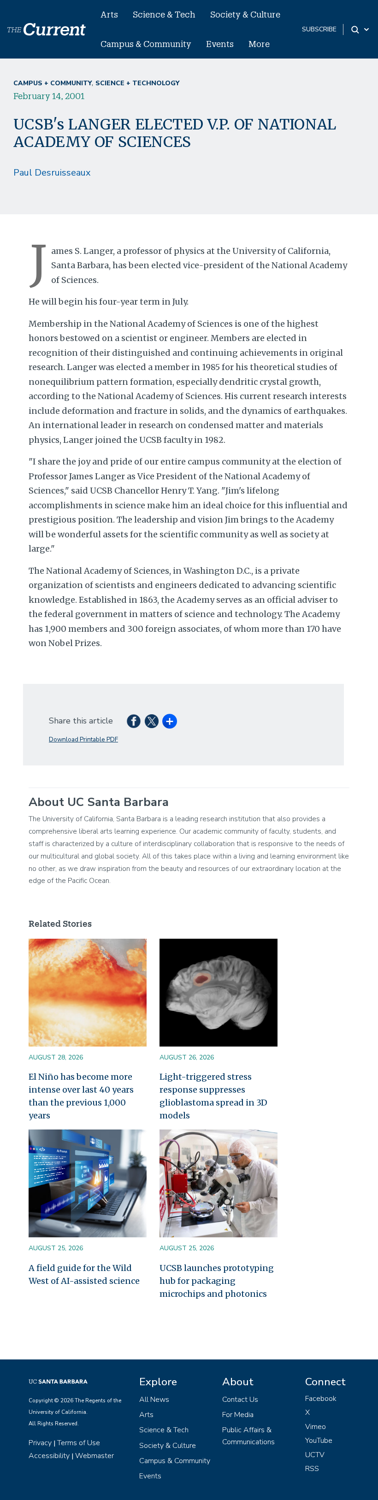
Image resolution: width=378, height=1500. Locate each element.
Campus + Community (52, 83)
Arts (109, 14)
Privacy (40, 1443)
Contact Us (240, 1399)
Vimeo (315, 1427)
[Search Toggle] (360, 29)
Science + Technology (137, 83)
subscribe (319, 29)
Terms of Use (78, 1443)
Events (220, 44)
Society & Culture (245, 14)
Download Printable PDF (83, 739)
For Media (238, 1415)
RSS (312, 1469)
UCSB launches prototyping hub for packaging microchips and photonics (216, 1281)
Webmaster (94, 1456)
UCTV (315, 1455)
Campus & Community (145, 44)
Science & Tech (164, 14)
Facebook (321, 1399)
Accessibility (49, 1456)
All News (154, 1399)
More (259, 44)
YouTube (318, 1440)
